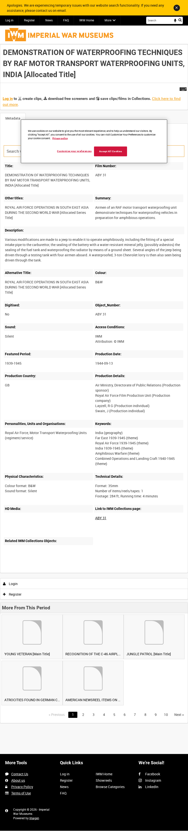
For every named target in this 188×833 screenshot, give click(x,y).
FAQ (66, 20)
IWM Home (86, 20)
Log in (9, 20)
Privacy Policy (22, 786)
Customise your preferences (74, 151)
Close (177, 8)
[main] (94, 383)
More (108, 20)
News (49, 20)
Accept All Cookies (110, 151)
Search (180, 20)
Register (29, 20)
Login (13, 583)
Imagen (34, 818)
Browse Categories (110, 786)
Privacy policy (60, 138)
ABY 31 (100, 518)
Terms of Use (21, 793)
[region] (94, 141)
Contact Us (19, 774)
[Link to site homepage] (59, 34)
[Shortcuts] (183, 88)
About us (18, 780)
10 (166, 714)
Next (179, 714)
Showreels (104, 780)
